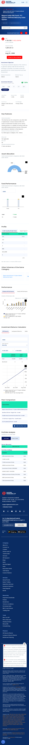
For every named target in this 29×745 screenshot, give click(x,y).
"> (26, 28)
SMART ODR (20, 720)
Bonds (4, 590)
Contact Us (6, 547)
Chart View (15, 438)
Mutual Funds (6, 580)
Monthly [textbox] (4, 345)
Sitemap (14, 734)
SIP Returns (5, 331)
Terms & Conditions (8, 604)
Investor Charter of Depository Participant (14, 716)
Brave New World (7, 568)
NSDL (19, 714)
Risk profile (5, 624)
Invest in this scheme (14, 57)
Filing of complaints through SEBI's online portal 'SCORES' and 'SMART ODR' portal (13, 729)
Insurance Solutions (8, 586)
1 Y (13, 86)
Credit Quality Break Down (9, 231)
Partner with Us (7, 551)
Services (5, 556)
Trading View (6, 610)
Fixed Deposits (6, 588)
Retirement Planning (8, 637)
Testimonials (6, 553)
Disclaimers (6, 602)
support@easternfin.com (10, 504)
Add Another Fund (21, 426)
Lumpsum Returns (17, 331)
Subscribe (21, 525)
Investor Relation (7, 573)
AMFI (4, 715)
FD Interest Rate (7, 606)
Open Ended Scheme (15, 23)
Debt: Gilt (5, 23)
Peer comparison (9, 6)
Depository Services (8, 584)
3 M (3, 86)
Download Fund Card (13, 33)
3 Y (18, 86)
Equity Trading (6, 582)
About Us (5, 545)
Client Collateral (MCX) (14, 724)
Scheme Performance (8, 291)
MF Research (9, 9)
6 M (9, 86)
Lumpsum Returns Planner (10, 635)
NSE (14, 714)
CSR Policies (6, 570)
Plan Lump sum (7, 619)
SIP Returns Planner (8, 633)
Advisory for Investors (10, 715)
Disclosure (10, 734)
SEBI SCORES (23, 714)
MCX (17, 714)
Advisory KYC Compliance (8, 718)
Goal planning (6, 626)
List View (6, 438)
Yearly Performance (22, 291)
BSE (12, 714)
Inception (5, 89)
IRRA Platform (14, 720)
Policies (5, 600)
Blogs (4, 560)
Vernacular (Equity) (7, 720)
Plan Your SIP (6, 617)
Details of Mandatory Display (19, 717)
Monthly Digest (7, 564)
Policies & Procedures (16, 732)
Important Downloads (8, 597)
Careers (5, 549)
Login (22, 2)
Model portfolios (7, 622)
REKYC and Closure (8, 608)
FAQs (4, 566)
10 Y (24, 86)
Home (4, 9)
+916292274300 (7, 507)
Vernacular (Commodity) (19, 718)
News (4, 562)
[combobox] (13, 345)
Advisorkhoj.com (11, 737)
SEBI (10, 714)
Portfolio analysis (21, 6)
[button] (3, 741)
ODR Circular (16, 723)
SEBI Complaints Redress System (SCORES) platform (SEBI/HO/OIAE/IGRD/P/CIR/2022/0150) (13, 721)
